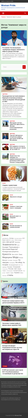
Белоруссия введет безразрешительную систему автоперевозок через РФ (12, 347)
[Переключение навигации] (3, 13)
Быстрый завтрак (18, 238)
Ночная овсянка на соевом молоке (16, 226)
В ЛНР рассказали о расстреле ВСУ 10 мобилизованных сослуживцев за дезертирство (12, 371)
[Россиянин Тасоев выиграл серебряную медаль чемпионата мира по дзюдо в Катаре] (14, 38)
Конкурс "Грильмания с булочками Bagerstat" (11, 248)
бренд (21, 272)
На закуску (12, 262)
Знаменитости (9, 244)
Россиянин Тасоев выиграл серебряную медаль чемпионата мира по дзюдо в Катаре (13, 49)
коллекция (4, 275)
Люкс (20, 254)
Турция (11, 272)
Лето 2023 (15, 254)
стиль (10, 275)
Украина (17, 272)
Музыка (4, 260)
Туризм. (5, 281)
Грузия (12, 240)
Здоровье (4, 94)
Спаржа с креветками (9, 185)
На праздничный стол (15, 265)
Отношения (16, 267)
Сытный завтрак (17, 270)
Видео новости (6, 240)
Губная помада (18, 240)
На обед (18, 262)
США (15, 269)
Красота (6, 254)
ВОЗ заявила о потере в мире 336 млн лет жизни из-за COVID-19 (18, 147)
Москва (21, 257)
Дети (4, 242)
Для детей (10, 242)
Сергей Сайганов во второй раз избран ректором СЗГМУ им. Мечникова (16, 138)
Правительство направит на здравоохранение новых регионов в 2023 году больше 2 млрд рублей (18, 159)
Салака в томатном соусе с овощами (16, 207)
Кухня (4, 183)
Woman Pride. (8, 5)
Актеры (11, 238)
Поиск (24, 67)
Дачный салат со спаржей (15, 216)
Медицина (7, 257)
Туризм (5, 44)
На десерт (15, 260)
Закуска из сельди (16, 197)
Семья (19, 269)
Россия (10, 269)
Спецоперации (10, 270)
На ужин (9, 267)
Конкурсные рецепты (10, 251)
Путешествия (5, 269)
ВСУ (24, 238)
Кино (18, 245)
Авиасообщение (5, 238)
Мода (15, 257)
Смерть (4, 270)
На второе (10, 260)
